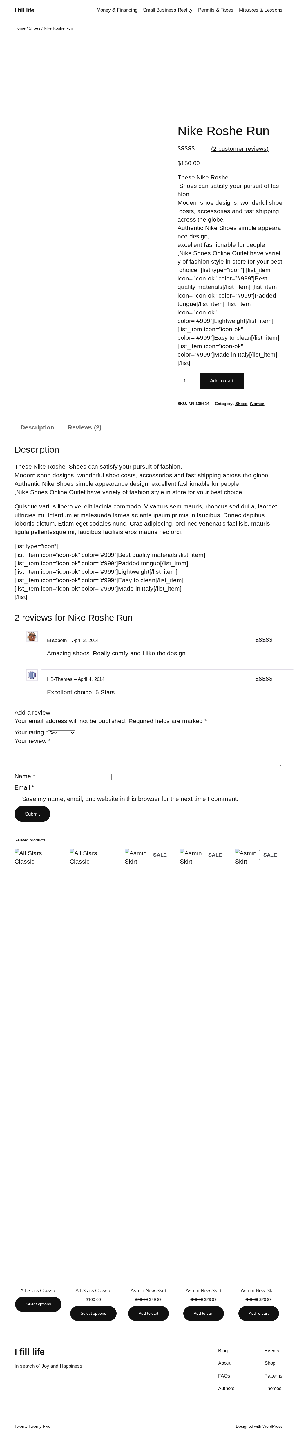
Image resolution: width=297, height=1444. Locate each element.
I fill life (25, 10)
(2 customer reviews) (240, 148)
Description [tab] (37, 427)
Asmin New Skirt (148, 1290)
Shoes (34, 28)
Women (257, 403)
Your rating (31, 732)
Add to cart (221, 381)
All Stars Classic (38, 1290)
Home (20, 28)
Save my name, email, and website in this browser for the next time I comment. (130, 798)
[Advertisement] (148, 77)
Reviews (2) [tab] (85, 427)
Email (24, 787)
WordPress (272, 1426)
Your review (32, 741)
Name (25, 776)
